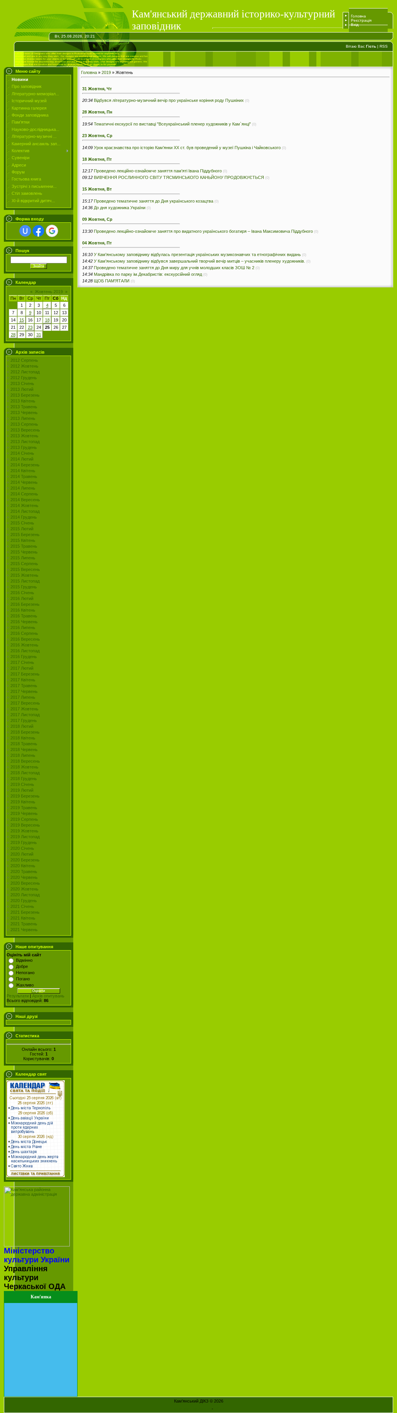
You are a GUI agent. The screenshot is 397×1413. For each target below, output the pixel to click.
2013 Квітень (22, 401)
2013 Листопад (25, 441)
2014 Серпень (24, 494)
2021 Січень (22, 906)
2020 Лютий (21, 854)
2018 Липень (22, 755)
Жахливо (25, 985)
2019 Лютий (21, 790)
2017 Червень (24, 691)
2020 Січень (22, 848)
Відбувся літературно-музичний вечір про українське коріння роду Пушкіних (169, 100)
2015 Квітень (22, 540)
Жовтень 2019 (49, 291)
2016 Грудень (23, 656)
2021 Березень (25, 912)
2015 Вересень (25, 569)
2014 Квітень (22, 470)
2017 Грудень (23, 720)
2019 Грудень (23, 842)
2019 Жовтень (24, 831)
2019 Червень (24, 813)
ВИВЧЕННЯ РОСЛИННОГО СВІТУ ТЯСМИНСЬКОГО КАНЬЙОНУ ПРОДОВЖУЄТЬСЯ (179, 177)
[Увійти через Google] (52, 231)
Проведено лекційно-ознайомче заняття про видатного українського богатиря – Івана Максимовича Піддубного (203, 231)
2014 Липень (22, 488)
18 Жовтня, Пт (97, 159)
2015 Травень (23, 546)
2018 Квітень (22, 738)
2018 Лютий (21, 726)
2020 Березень (25, 860)
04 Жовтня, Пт (97, 243)
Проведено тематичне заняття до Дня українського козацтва (153, 201)
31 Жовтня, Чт (97, 88)
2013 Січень (22, 383)
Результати (18, 996)
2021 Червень (24, 929)
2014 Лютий (21, 459)
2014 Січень (22, 453)
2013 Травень (23, 406)
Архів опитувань (48, 996)
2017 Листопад (25, 714)
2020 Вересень (25, 883)
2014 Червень (24, 482)
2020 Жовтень (24, 889)
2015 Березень (25, 534)
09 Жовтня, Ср (97, 219)
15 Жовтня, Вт (97, 189)
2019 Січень (22, 784)
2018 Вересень (25, 761)
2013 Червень (24, 412)
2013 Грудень (23, 447)
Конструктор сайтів (192, 1408)
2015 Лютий (21, 528)
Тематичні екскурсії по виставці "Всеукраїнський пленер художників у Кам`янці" (172, 124)
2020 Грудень (23, 900)
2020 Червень (24, 877)
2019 (106, 72)
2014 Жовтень (24, 505)
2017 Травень (23, 685)
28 (13, 334)
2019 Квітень (22, 801)
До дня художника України (119, 207)
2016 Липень (22, 627)
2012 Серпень (24, 360)
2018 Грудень (23, 778)
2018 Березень (25, 732)
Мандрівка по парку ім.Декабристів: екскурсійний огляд (148, 274)
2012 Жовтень (24, 366)
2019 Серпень (24, 819)
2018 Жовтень (24, 767)
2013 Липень (22, 418)
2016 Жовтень (24, 645)
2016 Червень (24, 621)
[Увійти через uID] (25, 231)
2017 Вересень (25, 703)
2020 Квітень (22, 865)
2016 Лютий (21, 598)
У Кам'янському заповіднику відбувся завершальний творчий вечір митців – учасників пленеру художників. (199, 261)
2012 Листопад (25, 372)
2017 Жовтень (24, 708)
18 (47, 320)
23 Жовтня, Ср (97, 135)
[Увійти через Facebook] (38, 231)
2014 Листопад (25, 511)
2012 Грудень (23, 377)
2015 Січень (22, 523)
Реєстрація (361, 20)
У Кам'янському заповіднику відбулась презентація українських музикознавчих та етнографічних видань (197, 254)
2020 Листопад (25, 894)
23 (30, 327)
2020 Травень (23, 871)
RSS (384, 46)
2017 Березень (25, 674)
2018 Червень (24, 749)
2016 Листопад (25, 650)
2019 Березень (25, 796)
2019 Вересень (25, 825)
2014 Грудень (23, 517)
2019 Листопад (25, 836)
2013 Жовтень (24, 435)
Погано (23, 978)
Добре (22, 966)
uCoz (219, 1408)
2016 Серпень (24, 633)
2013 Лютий (21, 389)
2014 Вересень (25, 499)
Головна (358, 16)
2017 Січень (22, 662)
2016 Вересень (25, 639)
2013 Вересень (25, 430)
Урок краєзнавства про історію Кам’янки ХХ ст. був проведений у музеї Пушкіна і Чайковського (187, 147)
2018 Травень (23, 743)
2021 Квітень (22, 918)
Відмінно (24, 960)
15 (21, 320)
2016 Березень (25, 604)
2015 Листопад (25, 581)
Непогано (25, 972)
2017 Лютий (21, 668)
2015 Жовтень (24, 575)
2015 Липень (22, 557)
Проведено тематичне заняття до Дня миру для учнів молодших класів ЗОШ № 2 (174, 267)
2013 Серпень (24, 424)
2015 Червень (24, 552)
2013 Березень (25, 395)
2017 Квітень (22, 679)
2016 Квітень (22, 610)
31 (38, 334)
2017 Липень (22, 697)
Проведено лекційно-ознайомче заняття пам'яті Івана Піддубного (158, 170)
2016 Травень (23, 616)
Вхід (355, 24)
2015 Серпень (24, 563)
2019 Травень (23, 807)
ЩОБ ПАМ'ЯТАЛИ (111, 280)
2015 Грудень (23, 586)
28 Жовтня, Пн (97, 112)
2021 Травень (23, 923)
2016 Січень (22, 592)
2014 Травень (23, 476)
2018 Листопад (25, 772)
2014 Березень (25, 464)
